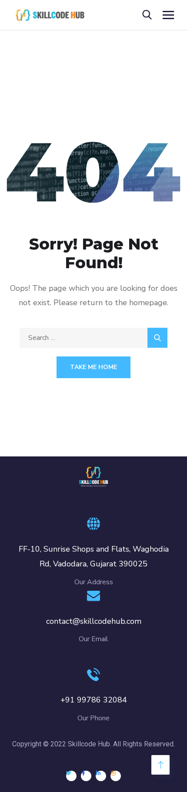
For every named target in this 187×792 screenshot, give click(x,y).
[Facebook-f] (86, 776)
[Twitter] (71, 776)
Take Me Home (93, 367)
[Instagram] (115, 776)
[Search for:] (93, 338)
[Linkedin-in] (101, 776)
